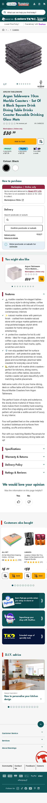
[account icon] (34, 4)
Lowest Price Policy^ (11, 24)
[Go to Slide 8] (30, 286)
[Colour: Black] (6, 168)
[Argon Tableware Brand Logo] (41, 84)
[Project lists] (39, 4)
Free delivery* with (31, 24)
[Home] (3, 30)
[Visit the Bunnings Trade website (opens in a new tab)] (41, 19)
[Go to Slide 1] (17, 83)
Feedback (30, 766)
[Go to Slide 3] (21, 83)
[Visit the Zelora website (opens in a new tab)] (20, 19)
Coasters (15, 30)
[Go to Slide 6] (27, 83)
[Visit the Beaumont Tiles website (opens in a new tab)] (7, 19)
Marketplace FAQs (12, 200)
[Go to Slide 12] (37, 707)
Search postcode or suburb (16, 215)
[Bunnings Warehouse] (23, 5)
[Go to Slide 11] (35, 707)
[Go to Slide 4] (23, 83)
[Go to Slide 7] (29, 83)
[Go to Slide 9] (33, 286)
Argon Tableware (12, 92)
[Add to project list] (41, 141)
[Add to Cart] (41, 279)
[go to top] (41, 724)
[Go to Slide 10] (32, 707)
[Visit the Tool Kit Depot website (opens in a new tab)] (31, 19)
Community (7, 766)
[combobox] (23, 12)
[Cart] (44, 4)
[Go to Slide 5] (25, 83)
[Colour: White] (15, 168)
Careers (40, 766)
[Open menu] (3, 4)
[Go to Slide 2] (19, 83)
